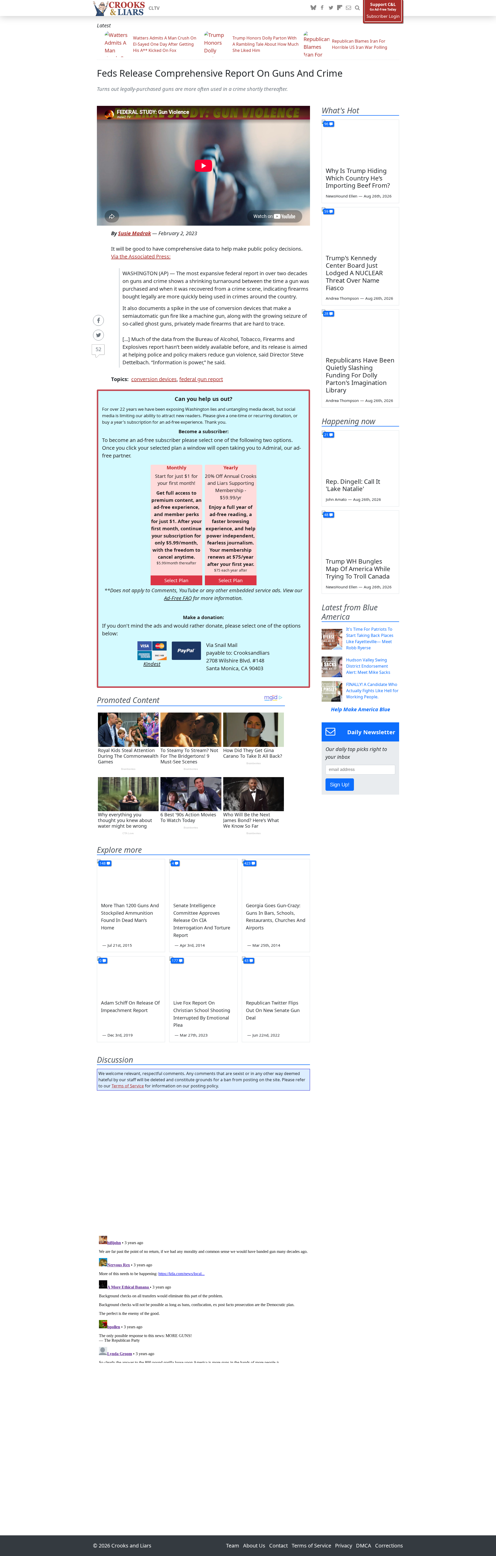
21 (326, 434)
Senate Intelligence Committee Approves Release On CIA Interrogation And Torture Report (201, 920)
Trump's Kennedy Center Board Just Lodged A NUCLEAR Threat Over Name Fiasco (354, 273)
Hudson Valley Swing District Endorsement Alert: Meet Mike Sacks (368, 666)
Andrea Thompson (342, 298)
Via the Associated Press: (141, 256)
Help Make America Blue (360, 709)
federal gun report (201, 379)
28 (326, 313)
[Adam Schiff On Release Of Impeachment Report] (131, 976)
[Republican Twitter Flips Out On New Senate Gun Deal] (276, 976)
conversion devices (154, 379)
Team (232, 1545)
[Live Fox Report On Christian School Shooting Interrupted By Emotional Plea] (203, 976)
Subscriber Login (383, 16)
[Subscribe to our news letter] (348, 8)
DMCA (363, 1545)
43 (246, 960)
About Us (254, 1545)
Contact (278, 1545)
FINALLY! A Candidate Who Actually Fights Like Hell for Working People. (372, 691)
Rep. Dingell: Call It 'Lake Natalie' (353, 485)
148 (102, 863)
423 (247, 863)
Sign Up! (340, 784)
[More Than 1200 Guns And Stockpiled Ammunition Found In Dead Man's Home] (131, 878)
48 (326, 514)
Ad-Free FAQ (178, 598)
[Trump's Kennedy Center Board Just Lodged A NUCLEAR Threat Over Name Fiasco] (360, 229)
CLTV (154, 8)
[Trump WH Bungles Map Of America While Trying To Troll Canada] (360, 532)
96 (326, 123)
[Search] (357, 8)
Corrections (389, 1545)
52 (98, 349)
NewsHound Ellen (341, 196)
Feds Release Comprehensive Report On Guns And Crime (220, 73)
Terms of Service (128, 1086)
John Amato (336, 499)
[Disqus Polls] (203, 1161)
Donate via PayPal (186, 650)
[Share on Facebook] (98, 320)
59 (326, 211)
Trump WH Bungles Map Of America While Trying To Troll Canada (358, 568)
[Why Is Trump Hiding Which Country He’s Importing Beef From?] (360, 141)
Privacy (343, 1545)
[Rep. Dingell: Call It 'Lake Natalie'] (360, 452)
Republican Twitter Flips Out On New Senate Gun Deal (273, 1010)
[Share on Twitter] (98, 335)
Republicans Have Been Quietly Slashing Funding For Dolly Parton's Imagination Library (360, 375)
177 (175, 960)
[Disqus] (203, 1298)
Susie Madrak (134, 233)
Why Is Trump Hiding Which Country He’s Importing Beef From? (358, 178)
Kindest (151, 663)
